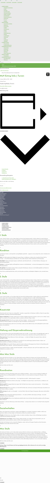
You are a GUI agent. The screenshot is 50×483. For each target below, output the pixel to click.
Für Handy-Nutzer (25, 450)
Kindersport (6, 49)
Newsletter (2, 197)
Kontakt (1, 213)
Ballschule (6, 51)
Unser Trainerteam (7, 53)
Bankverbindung (3, 212)
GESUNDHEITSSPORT (6, 57)
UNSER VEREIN (5, 6)
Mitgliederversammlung (8, 7)
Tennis (5, 38)
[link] (10, 62)
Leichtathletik (6, 35)
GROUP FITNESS (5, 54)
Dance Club (6, 50)
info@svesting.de (5, 190)
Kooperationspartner (8, 17)
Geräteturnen (6, 29)
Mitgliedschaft (6, 15)
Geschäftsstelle (7, 11)
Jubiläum (5, 21)
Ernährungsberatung (8, 45)
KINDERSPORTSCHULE (6, 46)
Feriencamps (6, 26)
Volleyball (5, 41)
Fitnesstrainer (6, 43)
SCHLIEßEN (2, 448)
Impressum (2, 209)
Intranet (1, 200)
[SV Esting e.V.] (11, 2)
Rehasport (6, 59)
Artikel (5, 9)
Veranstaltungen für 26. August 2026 (9, 66)
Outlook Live (4, 173)
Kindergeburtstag (7, 33)
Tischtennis (6, 39)
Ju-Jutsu (5, 31)
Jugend (5, 30)
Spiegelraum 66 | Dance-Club (8, 177)
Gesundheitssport (7, 58)
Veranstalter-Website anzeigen (5, 86)
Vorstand (5, 10)
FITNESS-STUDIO (5, 42)
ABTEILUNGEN (5, 22)
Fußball (5, 27)
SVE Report (2, 196)
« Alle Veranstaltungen (4, 70)
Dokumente (6, 18)
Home (3, 64)
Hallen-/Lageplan (7, 14)
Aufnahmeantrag (3, 193)
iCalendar (4, 170)
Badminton (6, 25)
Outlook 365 (4, 171)
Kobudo (5, 34)
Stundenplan (6, 47)
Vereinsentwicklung (7, 13)
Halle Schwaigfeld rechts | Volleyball (9, 179)
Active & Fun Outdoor (8, 23)
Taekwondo (6, 37)
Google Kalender (5, 169)
